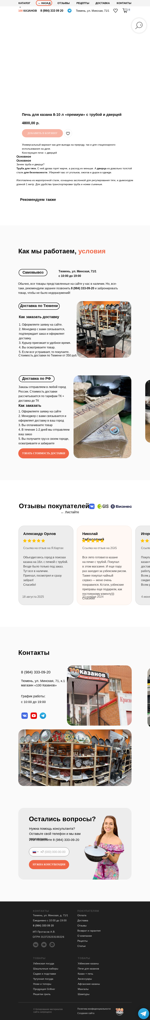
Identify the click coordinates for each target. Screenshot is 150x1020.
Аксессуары (85, 978)
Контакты (124, 3)
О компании (84, 935)
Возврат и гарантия (89, 930)
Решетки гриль (41, 994)
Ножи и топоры (42, 983)
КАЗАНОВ (27, 10)
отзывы (63, 3)
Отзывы (82, 925)
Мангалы (83, 989)
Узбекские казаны (88, 963)
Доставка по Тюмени (39, 306)
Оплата (81, 915)
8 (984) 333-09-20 (35, 672)
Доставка (82, 920)
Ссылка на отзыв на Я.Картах (43, 548)
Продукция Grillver (44, 989)
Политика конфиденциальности (94, 1009)
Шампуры (83, 994)
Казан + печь (85, 973)
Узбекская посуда (43, 963)
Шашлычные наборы (45, 968)
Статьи (81, 945)
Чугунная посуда (43, 978)
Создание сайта (85, 1013)
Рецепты (82, 3)
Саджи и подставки (44, 973)
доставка (102, 3)
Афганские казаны (89, 983)
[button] (43, 453)
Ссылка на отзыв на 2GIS (99, 548)
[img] (115, 11)
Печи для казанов (88, 968)
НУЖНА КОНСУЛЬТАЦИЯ (49, 864)
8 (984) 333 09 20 (51, 10)
